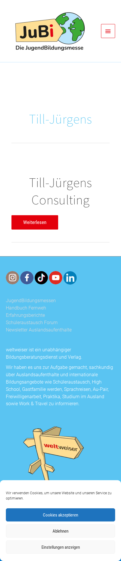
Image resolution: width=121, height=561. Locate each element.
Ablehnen (60, 531)
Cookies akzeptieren (60, 515)
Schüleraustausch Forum (32, 322)
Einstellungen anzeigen (60, 547)
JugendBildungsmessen (31, 300)
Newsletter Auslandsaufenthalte (39, 330)
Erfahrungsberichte (25, 315)
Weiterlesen (34, 224)
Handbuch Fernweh (26, 308)
